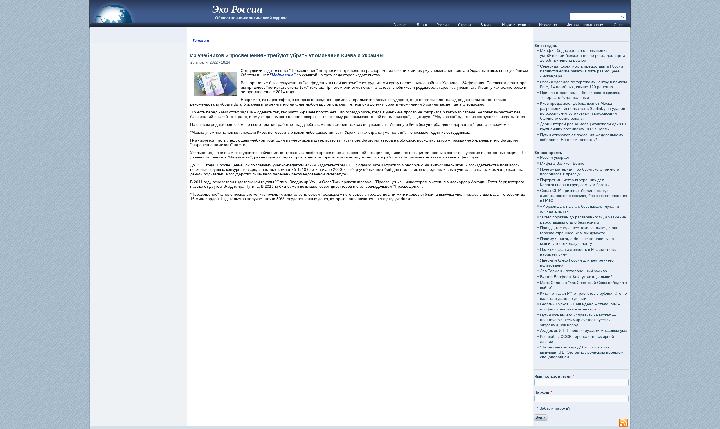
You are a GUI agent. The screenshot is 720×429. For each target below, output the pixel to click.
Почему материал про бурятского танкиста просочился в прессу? (579, 171)
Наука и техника (516, 25)
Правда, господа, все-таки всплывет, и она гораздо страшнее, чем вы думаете (579, 230)
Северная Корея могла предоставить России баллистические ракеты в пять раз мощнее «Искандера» (581, 71)
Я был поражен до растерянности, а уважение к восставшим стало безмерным (583, 219)
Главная (400, 25)
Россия (442, 25)
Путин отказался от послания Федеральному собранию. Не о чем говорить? (581, 137)
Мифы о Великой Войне (562, 163)
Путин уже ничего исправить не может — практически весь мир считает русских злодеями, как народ (578, 320)
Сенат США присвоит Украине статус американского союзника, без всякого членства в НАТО (583, 195)
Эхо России (237, 9)
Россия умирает (555, 157)
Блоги (422, 25)
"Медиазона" (283, 75)
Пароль (543, 392)
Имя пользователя (554, 376)
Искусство (548, 25)
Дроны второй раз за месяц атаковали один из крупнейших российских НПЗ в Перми (583, 126)
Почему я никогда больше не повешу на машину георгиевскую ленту (577, 241)
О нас (619, 25)
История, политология (585, 25)
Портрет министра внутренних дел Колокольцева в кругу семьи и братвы (574, 182)
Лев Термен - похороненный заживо (573, 271)
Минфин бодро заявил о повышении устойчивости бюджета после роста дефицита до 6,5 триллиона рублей (582, 55)
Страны (464, 25)
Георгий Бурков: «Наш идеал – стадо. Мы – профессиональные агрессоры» (580, 306)
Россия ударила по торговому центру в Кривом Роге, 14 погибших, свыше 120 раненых (583, 84)
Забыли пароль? (555, 408)
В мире (486, 25)
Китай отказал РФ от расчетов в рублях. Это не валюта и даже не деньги (583, 296)
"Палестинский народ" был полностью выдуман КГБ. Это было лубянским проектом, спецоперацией (582, 352)
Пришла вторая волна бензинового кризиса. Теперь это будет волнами (581, 95)
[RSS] (623, 423)
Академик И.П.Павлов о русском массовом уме (583, 330)
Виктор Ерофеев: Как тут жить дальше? (576, 276)
